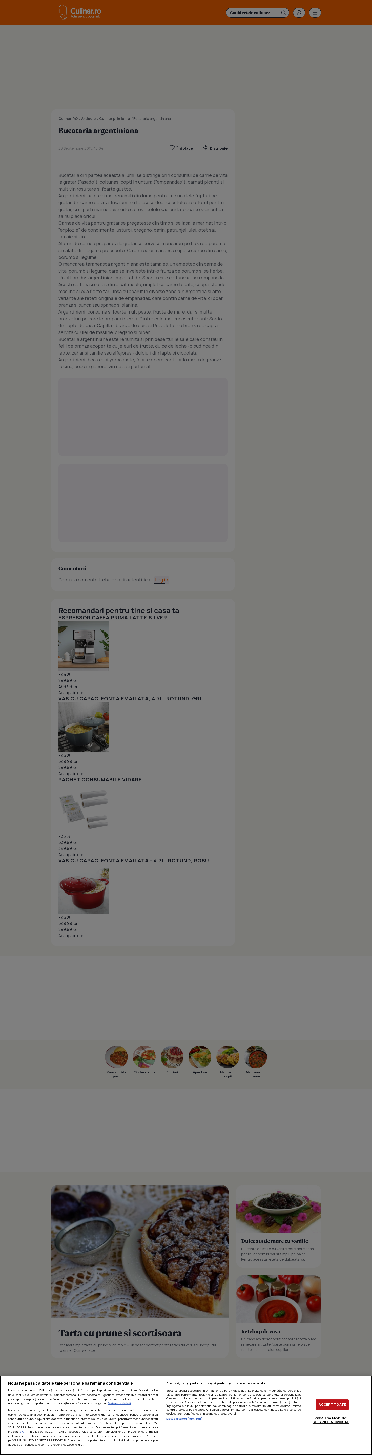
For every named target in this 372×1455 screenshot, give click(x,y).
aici (22, 1431)
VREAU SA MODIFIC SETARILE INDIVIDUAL (331, 1420)
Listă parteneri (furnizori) (184, 1418)
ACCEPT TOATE (332, 1404)
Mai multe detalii (119, 1403)
